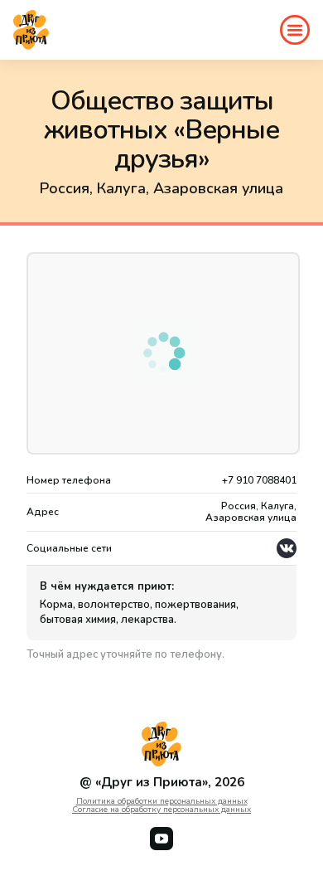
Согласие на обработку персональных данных (161, 809)
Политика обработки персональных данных (162, 801)
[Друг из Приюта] (31, 30)
